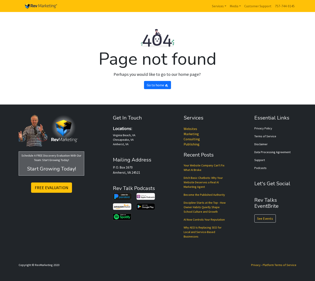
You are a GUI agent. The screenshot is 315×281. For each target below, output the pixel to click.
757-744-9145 (285, 6)
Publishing (192, 144)
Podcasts (260, 168)
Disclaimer (261, 144)
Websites (190, 129)
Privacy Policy (263, 128)
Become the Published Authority (204, 195)
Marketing (191, 134)
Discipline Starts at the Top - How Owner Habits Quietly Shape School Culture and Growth (205, 207)
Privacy (256, 265)
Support (259, 160)
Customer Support (258, 6)
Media (234, 6)
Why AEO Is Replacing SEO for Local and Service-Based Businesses (203, 232)
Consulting (192, 139)
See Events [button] (265, 218)
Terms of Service (265, 136)
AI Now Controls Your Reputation (204, 219)
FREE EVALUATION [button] (51, 187)
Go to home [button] (156, 85)
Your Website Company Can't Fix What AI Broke (204, 167)
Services (218, 6)
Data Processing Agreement (272, 152)
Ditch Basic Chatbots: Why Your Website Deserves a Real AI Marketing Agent (203, 182)
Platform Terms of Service (279, 265)
